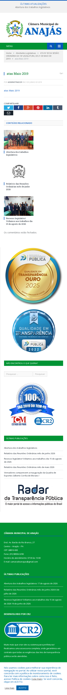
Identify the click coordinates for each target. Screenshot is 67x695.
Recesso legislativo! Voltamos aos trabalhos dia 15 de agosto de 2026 (19, 221)
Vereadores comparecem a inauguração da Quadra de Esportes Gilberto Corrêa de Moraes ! (30, 474)
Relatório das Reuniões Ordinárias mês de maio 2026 (29, 467)
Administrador (15, 82)
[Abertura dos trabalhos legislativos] (19, 139)
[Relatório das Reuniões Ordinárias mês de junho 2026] (19, 171)
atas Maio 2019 (12, 90)
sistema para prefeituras (42, 644)
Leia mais (37, 678)
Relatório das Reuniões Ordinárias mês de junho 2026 (33, 7)
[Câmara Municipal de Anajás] (33, 28)
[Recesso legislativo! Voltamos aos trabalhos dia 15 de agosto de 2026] (19, 206)
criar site (23, 644)
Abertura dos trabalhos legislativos (17, 153)
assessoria (25, 648)
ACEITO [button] (22, 687)
